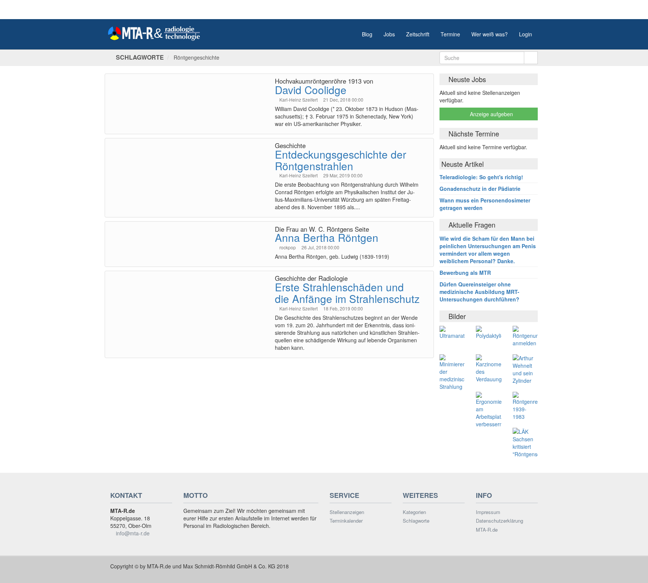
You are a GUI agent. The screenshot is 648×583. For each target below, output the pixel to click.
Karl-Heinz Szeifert (299, 99)
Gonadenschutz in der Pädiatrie (480, 188)
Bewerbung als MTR (465, 272)
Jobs (389, 34)
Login (525, 34)
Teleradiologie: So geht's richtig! (481, 177)
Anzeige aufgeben (490, 114)
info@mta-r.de (133, 533)
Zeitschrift (417, 34)
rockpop (288, 247)
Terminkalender (346, 520)
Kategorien (414, 512)
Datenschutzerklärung (499, 520)
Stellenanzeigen (347, 512)
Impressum (488, 512)
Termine (450, 34)
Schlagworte (416, 520)
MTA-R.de (487, 529)
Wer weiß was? (489, 34)
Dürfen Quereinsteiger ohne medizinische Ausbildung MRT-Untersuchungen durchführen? (479, 291)
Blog (367, 34)
